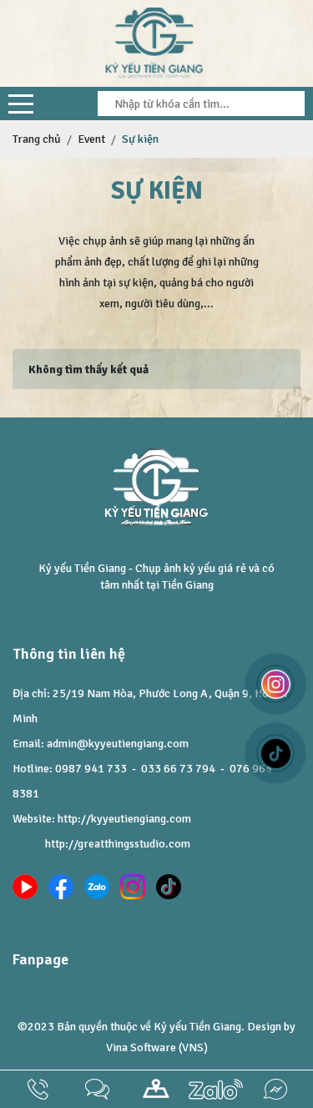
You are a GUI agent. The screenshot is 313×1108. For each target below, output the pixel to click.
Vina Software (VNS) (157, 1047)
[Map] (156, 1089)
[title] (38, 1089)
